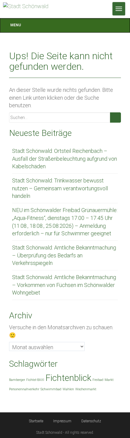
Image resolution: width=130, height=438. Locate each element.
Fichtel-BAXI (35, 380)
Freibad (98, 380)
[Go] (115, 117)
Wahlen (68, 389)
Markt (109, 380)
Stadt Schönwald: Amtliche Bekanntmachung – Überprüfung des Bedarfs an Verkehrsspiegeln (64, 255)
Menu (15, 25)
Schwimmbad (51, 389)
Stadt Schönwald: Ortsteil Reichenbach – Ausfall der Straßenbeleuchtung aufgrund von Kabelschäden (64, 158)
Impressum (62, 421)
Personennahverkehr (24, 389)
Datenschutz (91, 421)
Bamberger (17, 380)
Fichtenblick (68, 378)
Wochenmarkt (85, 389)
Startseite (36, 421)
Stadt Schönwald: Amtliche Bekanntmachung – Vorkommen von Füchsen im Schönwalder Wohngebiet (64, 285)
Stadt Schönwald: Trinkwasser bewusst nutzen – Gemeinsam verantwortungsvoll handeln (60, 188)
